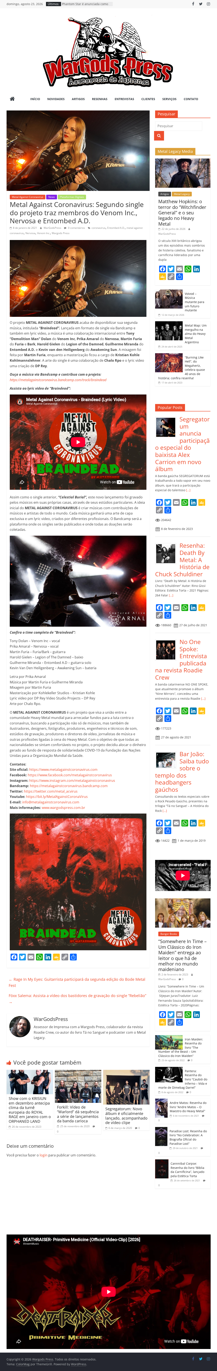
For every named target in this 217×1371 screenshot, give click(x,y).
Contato (191, 99)
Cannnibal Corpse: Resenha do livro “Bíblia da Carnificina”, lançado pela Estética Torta (187, 1169)
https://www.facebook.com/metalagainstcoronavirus (70, 775)
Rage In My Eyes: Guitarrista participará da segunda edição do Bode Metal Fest (77, 982)
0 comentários (76, 228)
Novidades (56, 99)
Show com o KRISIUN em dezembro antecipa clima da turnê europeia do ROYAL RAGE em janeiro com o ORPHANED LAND (30, 1110)
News (51, 197)
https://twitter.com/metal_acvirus (51, 791)
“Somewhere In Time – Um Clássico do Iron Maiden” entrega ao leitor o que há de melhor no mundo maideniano (182, 955)
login (43, 1155)
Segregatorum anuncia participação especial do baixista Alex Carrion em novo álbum (182, 444)
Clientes (148, 99)
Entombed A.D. (116, 228)
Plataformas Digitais (72, 197)
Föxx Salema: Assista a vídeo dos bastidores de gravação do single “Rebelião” (77, 998)
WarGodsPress (53, 228)
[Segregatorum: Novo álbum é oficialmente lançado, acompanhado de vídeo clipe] (126, 1072)
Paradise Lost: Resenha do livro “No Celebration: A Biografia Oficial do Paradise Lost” (188, 1137)
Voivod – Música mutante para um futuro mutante (194, 302)
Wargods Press (61, 233)
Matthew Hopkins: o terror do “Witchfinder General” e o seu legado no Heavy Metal (182, 212)
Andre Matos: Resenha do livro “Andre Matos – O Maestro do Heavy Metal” (188, 1107)
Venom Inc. (43, 233)
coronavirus (99, 228)
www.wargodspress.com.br (63, 807)
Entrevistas (124, 99)
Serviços (169, 99)
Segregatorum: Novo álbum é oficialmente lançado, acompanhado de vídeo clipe (126, 1115)
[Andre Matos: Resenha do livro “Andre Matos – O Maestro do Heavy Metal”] (161, 1101)
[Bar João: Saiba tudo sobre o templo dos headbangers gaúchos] (167, 753)
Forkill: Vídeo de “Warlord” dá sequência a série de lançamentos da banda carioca (78, 1114)
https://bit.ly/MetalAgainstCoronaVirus (57, 796)
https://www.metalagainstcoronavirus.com (63, 769)
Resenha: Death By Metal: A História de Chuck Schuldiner (182, 559)
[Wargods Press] (12, 99)
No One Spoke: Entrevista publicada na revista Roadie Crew (181, 659)
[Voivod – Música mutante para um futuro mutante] (169, 292)
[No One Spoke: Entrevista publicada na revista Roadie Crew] (167, 641)
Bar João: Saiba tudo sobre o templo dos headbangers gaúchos (182, 771)
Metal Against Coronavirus (27, 197)
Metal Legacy (182, 194)
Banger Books (168, 934)
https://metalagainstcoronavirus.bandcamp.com (69, 785)
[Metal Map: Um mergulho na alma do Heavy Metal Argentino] (169, 323)
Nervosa (30, 233)
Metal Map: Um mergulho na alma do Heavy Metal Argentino (196, 333)
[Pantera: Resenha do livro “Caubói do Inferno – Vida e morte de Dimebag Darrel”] (169, 1069)
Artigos (78, 99)
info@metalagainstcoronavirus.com (50, 802)
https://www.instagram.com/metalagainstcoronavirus (72, 780)
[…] (188, 490)
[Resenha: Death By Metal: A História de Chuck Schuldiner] (167, 544)
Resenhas (99, 99)
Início (35, 99)
